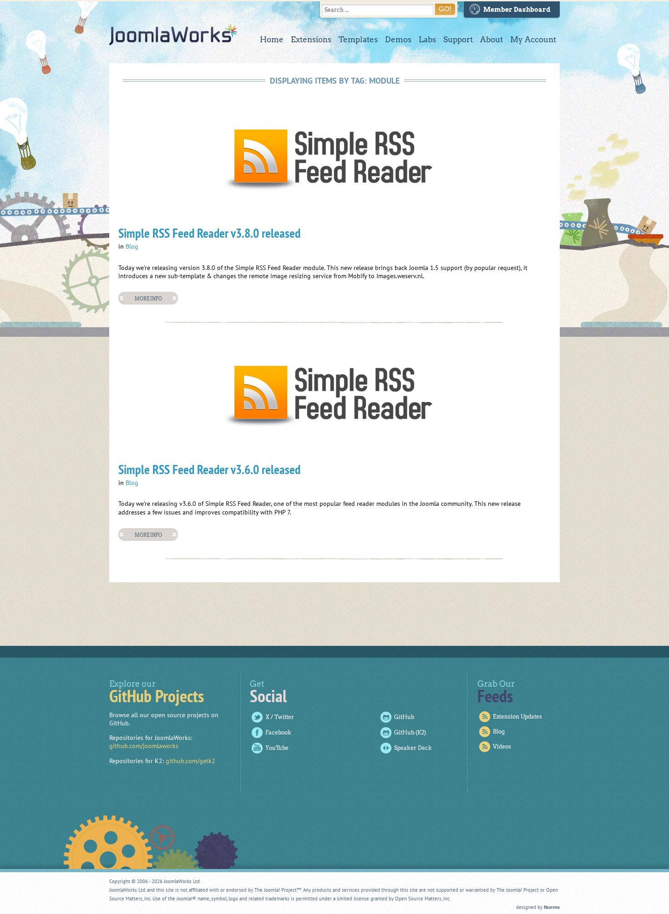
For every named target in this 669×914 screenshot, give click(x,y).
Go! (445, 9)
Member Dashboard (517, 9)
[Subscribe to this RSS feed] (543, 95)
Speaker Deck (413, 747)
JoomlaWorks (173, 34)
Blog (132, 246)
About (491, 39)
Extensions (311, 39)
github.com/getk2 (190, 761)
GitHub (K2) (410, 732)
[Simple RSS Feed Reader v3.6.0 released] (334, 452)
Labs (427, 39)
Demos (398, 39)
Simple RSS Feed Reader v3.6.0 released (209, 469)
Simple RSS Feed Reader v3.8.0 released (209, 233)
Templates (358, 39)
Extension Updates (517, 716)
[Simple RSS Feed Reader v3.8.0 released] (334, 215)
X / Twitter (279, 717)
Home (272, 39)
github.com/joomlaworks (143, 746)
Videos (502, 746)
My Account (533, 39)
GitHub (404, 717)
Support (458, 39)
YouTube (277, 747)
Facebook (278, 732)
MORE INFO (148, 298)
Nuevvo (552, 907)
